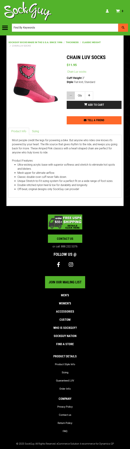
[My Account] (107, 11)
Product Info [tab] (18, 131)
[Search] (123, 28)
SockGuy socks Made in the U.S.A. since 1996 (35, 42)
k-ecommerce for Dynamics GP (97, 443)
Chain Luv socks (76, 71)
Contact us (65, 238)
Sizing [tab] (35, 131)
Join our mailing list (65, 282)
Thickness (72, 42)
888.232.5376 (69, 246)
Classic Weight (91, 42)
